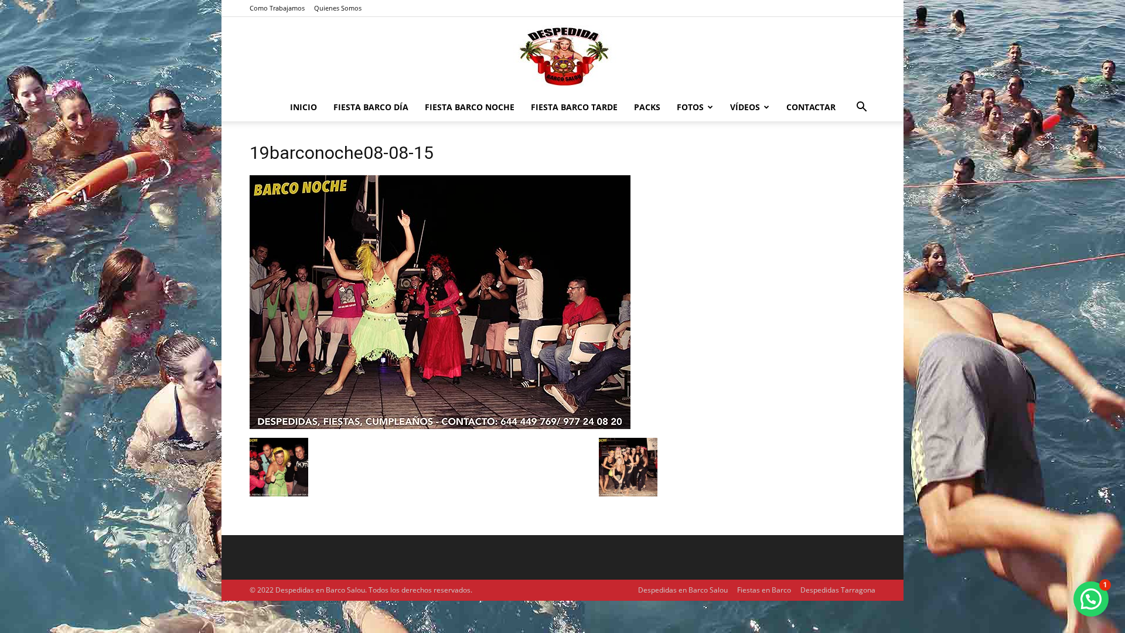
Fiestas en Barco (764, 590)
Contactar (811, 107)
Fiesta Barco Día (370, 107)
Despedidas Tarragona (837, 590)
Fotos (690, 107)
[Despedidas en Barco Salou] (562, 56)
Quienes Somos (338, 8)
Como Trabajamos (277, 8)
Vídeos (745, 107)
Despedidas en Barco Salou (683, 590)
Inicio (303, 107)
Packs (647, 107)
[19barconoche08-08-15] (440, 426)
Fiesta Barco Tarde (574, 107)
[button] (861, 108)
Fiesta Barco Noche (469, 107)
